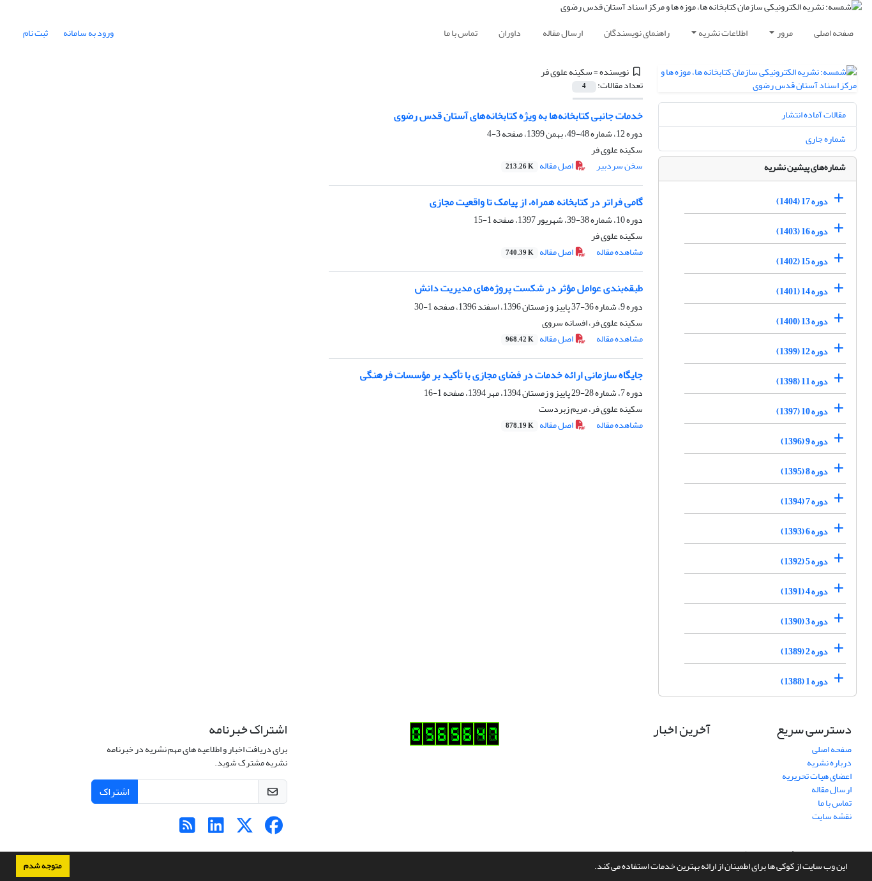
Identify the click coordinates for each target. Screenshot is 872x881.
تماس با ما (460, 32)
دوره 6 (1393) (804, 531)
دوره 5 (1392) (804, 561)
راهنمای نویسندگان (637, 32)
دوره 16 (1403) (802, 231)
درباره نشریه (829, 762)
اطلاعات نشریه (723, 32)
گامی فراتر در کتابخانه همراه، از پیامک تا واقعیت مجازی (536, 201)
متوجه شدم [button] (43, 865)
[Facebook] (273, 829)
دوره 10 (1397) (802, 411)
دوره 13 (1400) (802, 321)
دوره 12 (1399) (802, 351)
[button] (591, 868)
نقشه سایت (832, 816)
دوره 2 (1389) (804, 651)
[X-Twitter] (245, 829)
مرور (785, 32)
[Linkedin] (216, 829)
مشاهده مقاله (619, 251)
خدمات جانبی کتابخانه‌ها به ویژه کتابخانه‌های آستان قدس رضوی (518, 115)
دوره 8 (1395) (804, 471)
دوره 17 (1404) (802, 201)
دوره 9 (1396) (804, 441)
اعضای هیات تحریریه (817, 776)
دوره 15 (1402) (802, 261)
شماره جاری (826, 138)
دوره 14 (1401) (802, 291)
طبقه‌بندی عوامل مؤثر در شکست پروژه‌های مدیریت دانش (529, 287)
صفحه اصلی (833, 32)
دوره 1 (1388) (804, 681)
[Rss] (187, 829)
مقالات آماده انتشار (813, 114)
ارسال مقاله (563, 32)
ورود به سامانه (88, 32)
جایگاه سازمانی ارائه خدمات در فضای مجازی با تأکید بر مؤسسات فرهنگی (501, 374)
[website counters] (454, 737)
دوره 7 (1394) (804, 501)
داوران (510, 32)
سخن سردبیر (619, 165)
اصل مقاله (540, 165)
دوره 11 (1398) (802, 381)
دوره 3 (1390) (804, 621)
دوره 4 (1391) (804, 591)
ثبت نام (35, 32)
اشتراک (115, 791)
